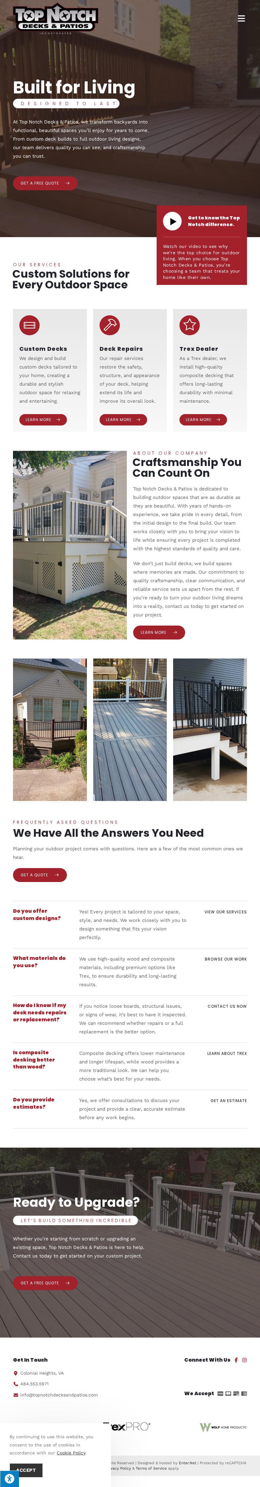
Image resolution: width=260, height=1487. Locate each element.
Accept (26, 1470)
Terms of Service (151, 1468)
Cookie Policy (71, 1452)
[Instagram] (244, 1360)
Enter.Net (187, 1463)
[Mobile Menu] (242, 18)
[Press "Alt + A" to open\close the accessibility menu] (9, 1479)
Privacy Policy (118, 1468)
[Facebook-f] (236, 1360)
